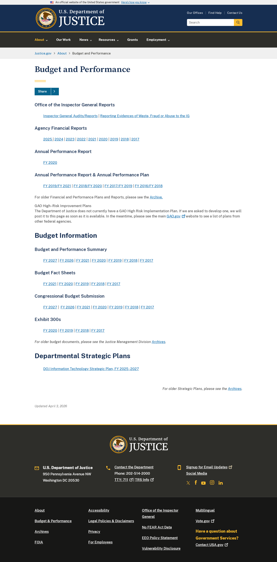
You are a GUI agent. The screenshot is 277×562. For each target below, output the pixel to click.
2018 (125, 139)
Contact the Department (133, 467)
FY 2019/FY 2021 (57, 186)
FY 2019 (115, 261)
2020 (103, 139)
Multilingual (205, 510)
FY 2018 (130, 261)
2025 (48, 139)
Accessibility (98, 510)
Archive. (156, 197)
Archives (42, 532)
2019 (114, 139)
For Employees (100, 542)
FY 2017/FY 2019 (118, 186)
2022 (81, 139)
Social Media (196, 473)
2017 (135, 139)
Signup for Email (206, 467)
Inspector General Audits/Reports (70, 116)
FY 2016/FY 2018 (149, 186)
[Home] (70, 26)
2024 (59, 139)
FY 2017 (146, 261)
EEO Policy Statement (160, 538)
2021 (92, 139)
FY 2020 (50, 163)
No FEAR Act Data (157, 527)
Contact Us (234, 12)
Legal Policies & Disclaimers (111, 521)
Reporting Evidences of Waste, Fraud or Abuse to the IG (145, 116)
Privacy (94, 532)
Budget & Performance (53, 521)
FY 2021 (82, 261)
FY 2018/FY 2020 (88, 186)
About (40, 510)
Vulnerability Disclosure (161, 548)
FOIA (39, 542)
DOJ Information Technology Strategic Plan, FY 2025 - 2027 (91, 369)
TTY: (121, 480)
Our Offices (195, 12)
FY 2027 (50, 261)
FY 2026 (67, 261)
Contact (209, 545)
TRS (142, 480)
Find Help (215, 12)
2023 (70, 139)
